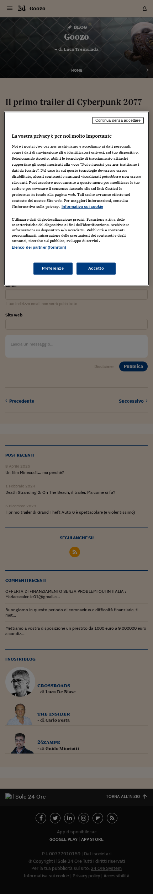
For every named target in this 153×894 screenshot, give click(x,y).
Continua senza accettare (118, 120)
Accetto (96, 268)
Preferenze (53, 268)
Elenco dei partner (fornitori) (39, 247)
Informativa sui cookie (82, 206)
